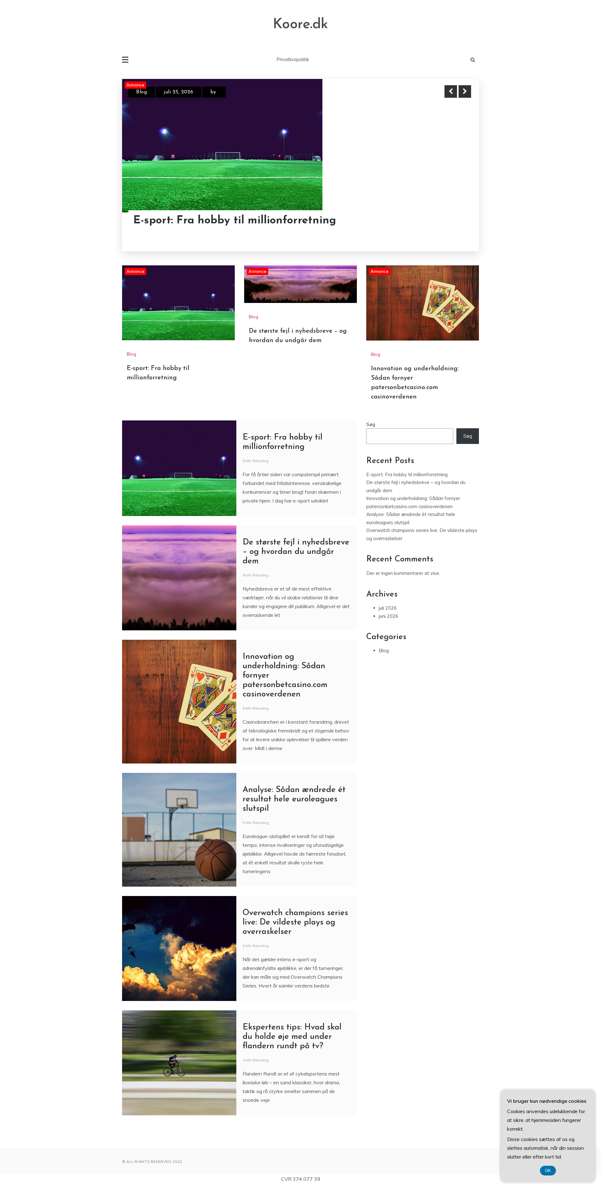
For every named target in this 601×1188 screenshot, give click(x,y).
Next (465, 91)
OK (548, 1170)
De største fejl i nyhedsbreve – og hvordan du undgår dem (296, 551)
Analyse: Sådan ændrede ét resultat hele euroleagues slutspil (294, 799)
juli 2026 (388, 608)
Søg (370, 424)
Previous (450, 91)
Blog (141, 92)
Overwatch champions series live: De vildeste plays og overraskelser (295, 922)
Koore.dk (300, 25)
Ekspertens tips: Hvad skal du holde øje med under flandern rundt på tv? (292, 1036)
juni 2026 (388, 616)
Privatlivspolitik (292, 59)
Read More (453, 220)
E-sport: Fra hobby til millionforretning (234, 220)
